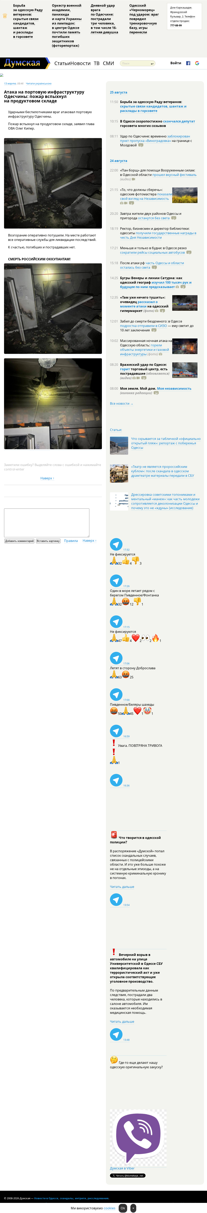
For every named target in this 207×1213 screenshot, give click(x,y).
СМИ (108, 63)
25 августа (118, 92)
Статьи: (116, 430)
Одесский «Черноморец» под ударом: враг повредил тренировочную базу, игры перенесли (144, 18)
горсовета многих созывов (143, 125)
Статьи (62, 63)
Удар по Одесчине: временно (143, 136)
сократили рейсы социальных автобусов (152, 252)
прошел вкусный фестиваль (174, 174)
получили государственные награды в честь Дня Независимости (158, 235)
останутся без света (154, 218)
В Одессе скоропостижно (141, 121)
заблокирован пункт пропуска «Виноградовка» (155, 138)
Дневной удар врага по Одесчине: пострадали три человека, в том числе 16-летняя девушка (104, 18)
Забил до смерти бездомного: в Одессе (151, 321)
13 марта (10, 83)
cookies (109, 1208)
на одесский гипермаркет (144, 308)
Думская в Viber (122, 1168)
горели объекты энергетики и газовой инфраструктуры (144, 349)
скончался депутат (179, 121)
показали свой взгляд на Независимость (146, 196)
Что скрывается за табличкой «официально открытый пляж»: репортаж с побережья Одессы (166, 443)
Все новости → (121, 403)
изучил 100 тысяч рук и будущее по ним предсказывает (156, 284)
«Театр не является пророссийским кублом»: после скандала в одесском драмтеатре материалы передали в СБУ (162, 471)
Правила (71, 540)
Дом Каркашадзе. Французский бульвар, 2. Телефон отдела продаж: (182, 16)
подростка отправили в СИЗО (143, 325)
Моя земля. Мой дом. (138, 388)
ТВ (97, 63)
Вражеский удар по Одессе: (143, 364)
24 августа (118, 161)
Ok (123, 1208)
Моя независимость (174, 388)
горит (125, 369)
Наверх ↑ (47, 478)
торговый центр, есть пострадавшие (144, 373)
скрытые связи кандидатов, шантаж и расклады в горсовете (153, 108)
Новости (80, 63)
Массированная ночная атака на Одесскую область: (146, 342)
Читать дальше (122, 886)
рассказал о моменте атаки (139, 304)
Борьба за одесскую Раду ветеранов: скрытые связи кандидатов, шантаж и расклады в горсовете (28, 21)
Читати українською (39, 83)
